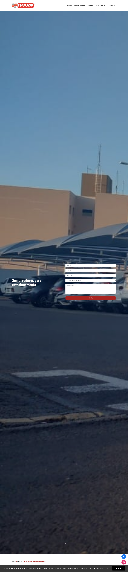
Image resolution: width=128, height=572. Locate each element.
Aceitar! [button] (118, 568)
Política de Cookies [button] (102, 568)
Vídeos (91, 5)
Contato (111, 5)
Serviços (100, 5)
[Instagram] (123, 562)
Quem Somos (79, 5)
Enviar (91, 298)
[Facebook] (123, 556)
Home (69, 5)
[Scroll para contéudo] (65, 544)
